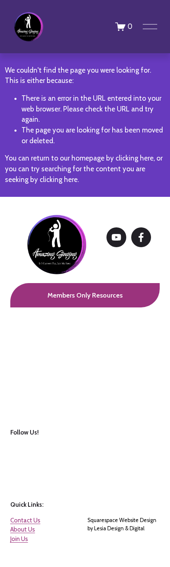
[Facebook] (141, 237)
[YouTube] (116, 237)
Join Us (19, 539)
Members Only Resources (85, 295)
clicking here (134, 158)
